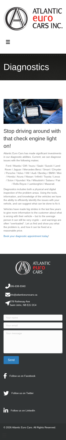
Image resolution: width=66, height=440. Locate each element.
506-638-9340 (18, 286)
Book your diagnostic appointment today (26, 236)
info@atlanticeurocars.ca (23, 294)
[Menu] (8, 41)
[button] (11, 360)
